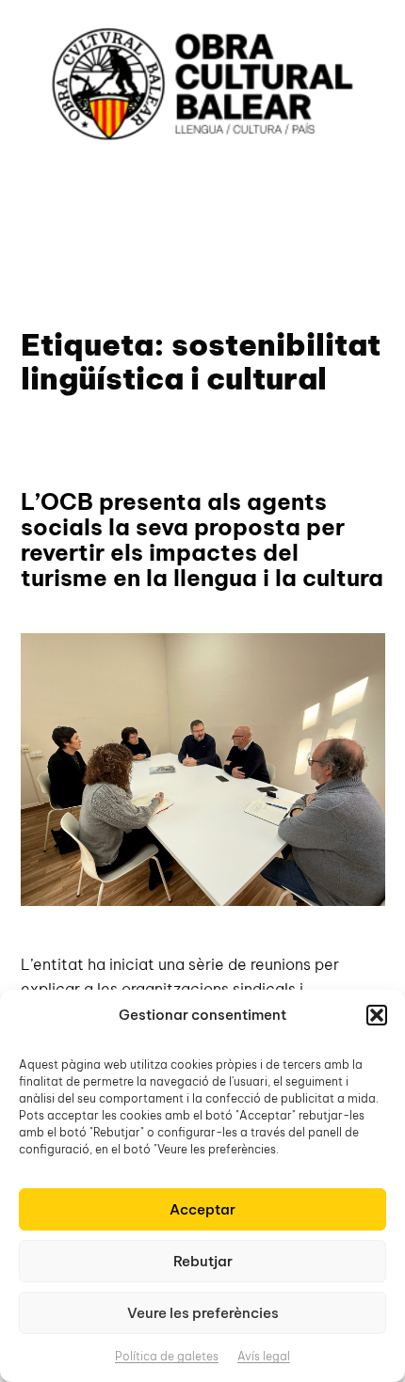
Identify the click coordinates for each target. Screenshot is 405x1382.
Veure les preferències (203, 1313)
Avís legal (263, 1356)
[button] (376, 1015)
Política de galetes (167, 1356)
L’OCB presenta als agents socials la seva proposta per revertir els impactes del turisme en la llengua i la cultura (202, 540)
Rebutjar (203, 1261)
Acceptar (202, 1209)
